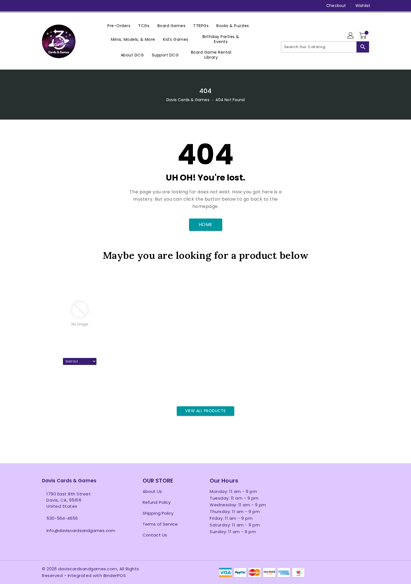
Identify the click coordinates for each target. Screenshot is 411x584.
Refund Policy (157, 502)
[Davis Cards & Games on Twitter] (45, 5)
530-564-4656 (62, 518)
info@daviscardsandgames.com (80, 530)
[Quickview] (47, 391)
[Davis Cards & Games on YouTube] (66, 5)
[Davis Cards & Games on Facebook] (34, 5)
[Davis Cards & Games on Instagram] (55, 5)
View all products (205, 411)
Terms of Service (160, 524)
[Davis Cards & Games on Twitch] (87, 5)
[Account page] (350, 35)
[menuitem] (119, 25)
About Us (152, 491)
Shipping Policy (158, 513)
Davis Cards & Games (187, 100)
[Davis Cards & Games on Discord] (76, 5)
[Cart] (363, 35)
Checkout (336, 5)
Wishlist (362, 5)
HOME (205, 224)
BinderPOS (114, 575)
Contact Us (155, 535)
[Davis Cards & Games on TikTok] (98, 5)
